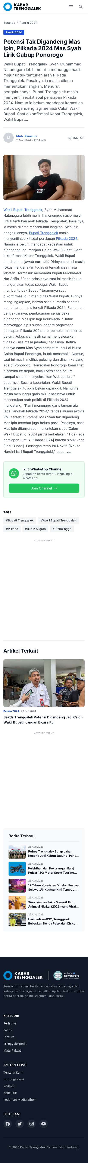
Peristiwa (9, 1023)
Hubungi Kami (13, 1079)
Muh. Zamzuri (26, 136)
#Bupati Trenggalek (20, 520)
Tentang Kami (13, 1072)
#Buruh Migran (35, 529)
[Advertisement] (44, 586)
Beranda (9, 22)
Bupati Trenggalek (43, 233)
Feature (8, 1037)
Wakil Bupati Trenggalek (22, 210)
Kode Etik (10, 1093)
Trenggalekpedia (15, 1044)
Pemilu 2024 (28, 22)
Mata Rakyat (12, 1050)
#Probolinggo (62, 529)
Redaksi (9, 1086)
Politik (7, 1030)
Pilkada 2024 (66, 238)
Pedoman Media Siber (19, 1100)
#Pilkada (12, 529)
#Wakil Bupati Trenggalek (58, 520)
